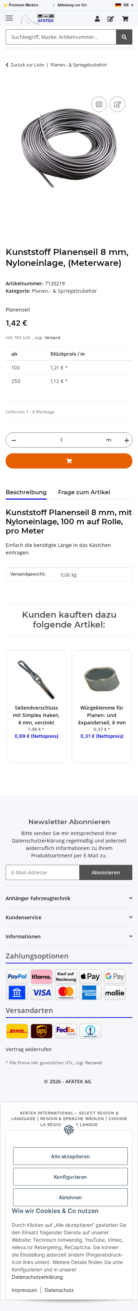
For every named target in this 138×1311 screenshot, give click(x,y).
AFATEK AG (78, 1081)
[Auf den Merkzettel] (117, 104)
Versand (52, 337)
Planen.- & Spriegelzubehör (64, 290)
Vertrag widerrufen (29, 1049)
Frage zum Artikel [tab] (84, 492)
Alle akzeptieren (70, 1156)
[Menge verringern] (14, 440)
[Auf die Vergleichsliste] (99, 104)
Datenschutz (59, 1290)
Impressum (24, 1290)
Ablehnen (70, 1197)
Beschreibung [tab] (26, 492)
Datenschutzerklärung (37, 1277)
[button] (97, 19)
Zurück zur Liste (27, 65)
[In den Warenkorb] (11, 87)
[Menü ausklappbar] (9, 15)
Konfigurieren (70, 1177)
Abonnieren (106, 872)
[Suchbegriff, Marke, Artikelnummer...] (124, 37)
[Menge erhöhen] (125, 440)
